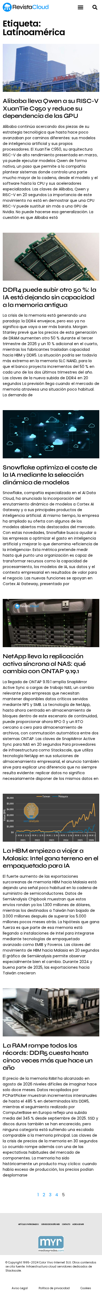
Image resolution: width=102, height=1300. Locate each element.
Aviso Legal (20, 1288)
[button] (94, 7)
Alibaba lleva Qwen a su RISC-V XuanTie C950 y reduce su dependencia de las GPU (50, 108)
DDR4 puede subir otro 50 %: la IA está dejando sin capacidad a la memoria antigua (49, 297)
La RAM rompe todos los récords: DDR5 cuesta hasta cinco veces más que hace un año (48, 1057)
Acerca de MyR (78, 1224)
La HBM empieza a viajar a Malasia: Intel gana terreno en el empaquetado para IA (50, 858)
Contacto (66, 1224)
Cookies (86, 1288)
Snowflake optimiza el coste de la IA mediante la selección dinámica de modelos (50, 475)
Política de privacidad (54, 1288)
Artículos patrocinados (28, 1224)
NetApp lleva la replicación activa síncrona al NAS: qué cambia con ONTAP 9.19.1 (44, 664)
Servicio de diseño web (50, 1224)
